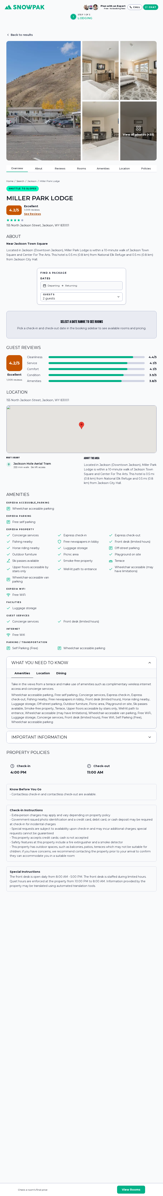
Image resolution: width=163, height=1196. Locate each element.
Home (9, 181)
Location (124, 168)
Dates (45, 278)
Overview (17, 168)
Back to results (22, 35)
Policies (146, 168)
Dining (61, 673)
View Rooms (131, 1189)
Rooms (81, 168)
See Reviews (32, 213)
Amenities (103, 168)
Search (20, 181)
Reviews (60, 168)
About (38, 168)
